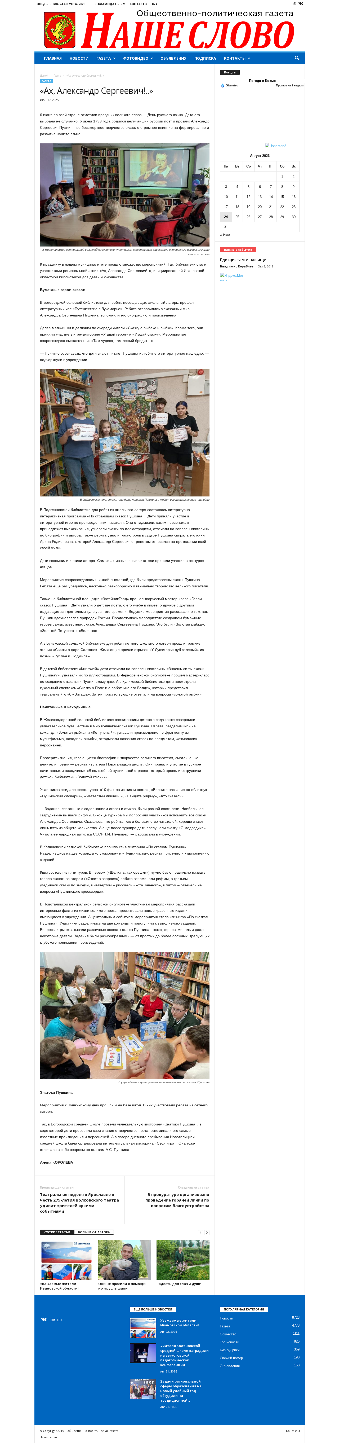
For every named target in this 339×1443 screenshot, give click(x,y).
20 (260, 207)
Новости (79, 58)
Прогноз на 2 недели (290, 85)
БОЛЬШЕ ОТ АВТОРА (94, 1232)
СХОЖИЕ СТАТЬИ (57, 1232)
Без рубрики (229, 1350)
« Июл (225, 235)
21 (271, 207)
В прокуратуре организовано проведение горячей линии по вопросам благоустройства (177, 1200)
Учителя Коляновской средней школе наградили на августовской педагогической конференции (184, 1355)
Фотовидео (135, 58)
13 (260, 197)
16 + (154, 4)
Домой (44, 75)
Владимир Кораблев (236, 266)
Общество (228, 1334)
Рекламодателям (110, 4)
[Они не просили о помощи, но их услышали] (124, 1260)
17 (226, 207)
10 (226, 197)
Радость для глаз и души (179, 1283)
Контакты (138, 4)
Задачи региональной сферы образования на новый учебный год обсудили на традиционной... (181, 1391)
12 (248, 197)
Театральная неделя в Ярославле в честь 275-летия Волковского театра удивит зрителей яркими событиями (79, 1203)
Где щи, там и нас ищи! (243, 259)
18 (237, 207)
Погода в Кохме (262, 81)
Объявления (173, 58)
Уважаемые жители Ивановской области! (59, 1286)
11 (237, 197)
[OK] (294, 3)
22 (282, 207)
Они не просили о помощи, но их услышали (122, 1286)
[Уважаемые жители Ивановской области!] (66, 1260)
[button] (297, 58)
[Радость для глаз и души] (183, 1260)
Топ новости (229, 1342)
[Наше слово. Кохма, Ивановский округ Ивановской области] (169, 29)
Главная (53, 58)
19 (248, 207)
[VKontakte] (301, 4)
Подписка (205, 58)
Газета (103, 58)
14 (271, 197)
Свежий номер (231, 1358)
